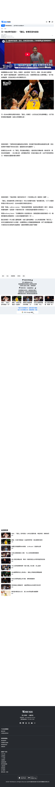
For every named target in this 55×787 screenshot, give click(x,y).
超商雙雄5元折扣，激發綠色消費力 (27, 290)
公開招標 (3, 766)
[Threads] (26, 723)
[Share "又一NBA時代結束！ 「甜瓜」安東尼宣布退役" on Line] (49, 21)
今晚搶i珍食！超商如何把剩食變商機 (27, 292)
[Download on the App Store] (22, 777)
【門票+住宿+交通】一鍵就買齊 (27, 285)
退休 (3, 276)
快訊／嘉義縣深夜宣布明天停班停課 (13, 25)
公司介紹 (3, 754)
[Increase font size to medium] (46, 22)
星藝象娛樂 (3, 762)
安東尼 (18, 276)
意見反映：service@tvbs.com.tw (27, 717)
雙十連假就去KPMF (27, 282)
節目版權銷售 (4, 764)
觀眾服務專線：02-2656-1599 (27, 719)
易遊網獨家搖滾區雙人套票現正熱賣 (27, 284)
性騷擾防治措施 (4, 742)
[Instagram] (29, 723)
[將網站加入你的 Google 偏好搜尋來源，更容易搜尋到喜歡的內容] (27, 312)
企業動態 (3, 756)
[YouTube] (31, 723)
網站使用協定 (4, 744)
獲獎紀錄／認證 (4, 772)
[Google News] (34, 723)
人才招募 (3, 758)
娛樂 (5, 28)
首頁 (2, 28)
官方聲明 (3, 770)
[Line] (23, 723)
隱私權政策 (3, 740)
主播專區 (3, 760)
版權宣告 (3, 746)
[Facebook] (20, 723)
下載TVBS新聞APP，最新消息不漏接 (27, 308)
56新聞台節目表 (4, 733)
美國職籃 (13, 276)
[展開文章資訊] (52, 35)
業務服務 (3, 768)
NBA (8, 276)
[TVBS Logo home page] (6, 22)
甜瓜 (24, 276)
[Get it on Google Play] (32, 777)
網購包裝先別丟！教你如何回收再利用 (27, 293)
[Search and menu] (52, 21)
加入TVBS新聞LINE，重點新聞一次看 (27, 310)
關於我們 (3, 731)
